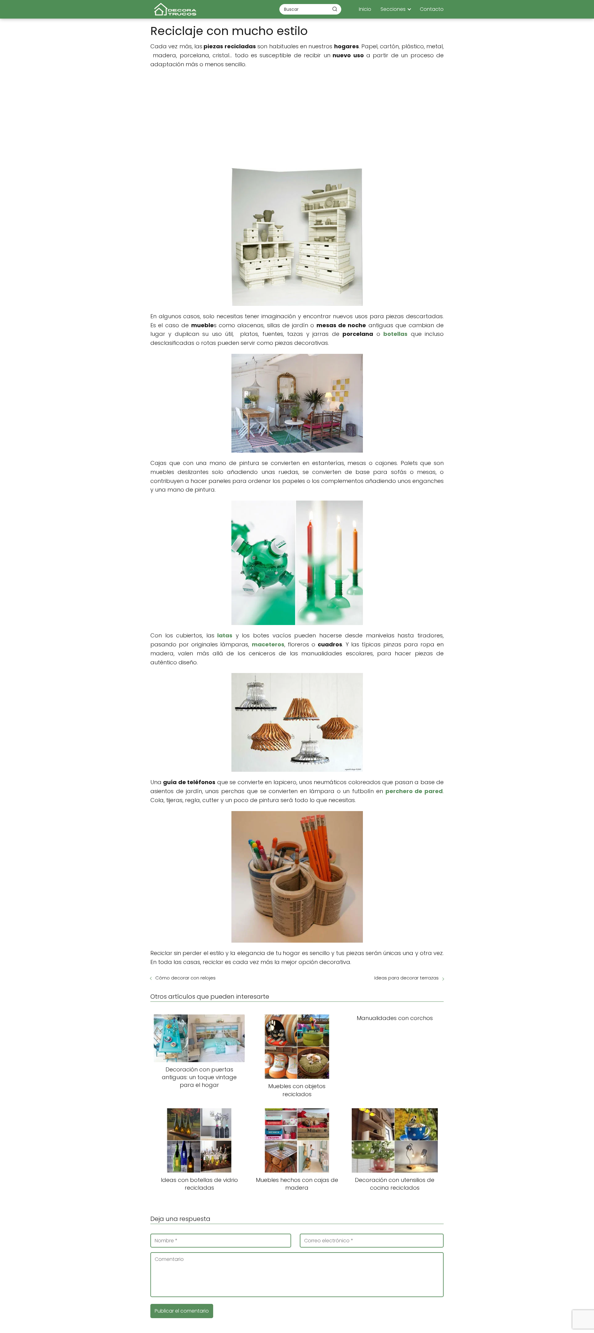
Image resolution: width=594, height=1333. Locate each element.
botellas (395, 334)
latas (224, 635)
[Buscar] (334, 9)
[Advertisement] (297, 118)
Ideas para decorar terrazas (406, 978)
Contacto (432, 9)
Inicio (365, 9)
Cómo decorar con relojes (185, 978)
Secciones (393, 9)
